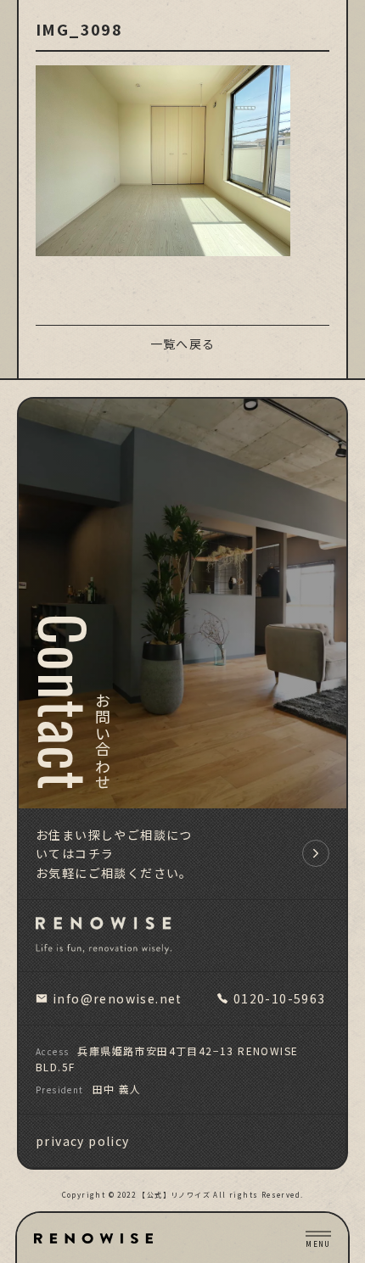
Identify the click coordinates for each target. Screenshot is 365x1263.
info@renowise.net (117, 998)
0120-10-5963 (279, 998)
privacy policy (83, 1140)
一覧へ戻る (183, 343)
